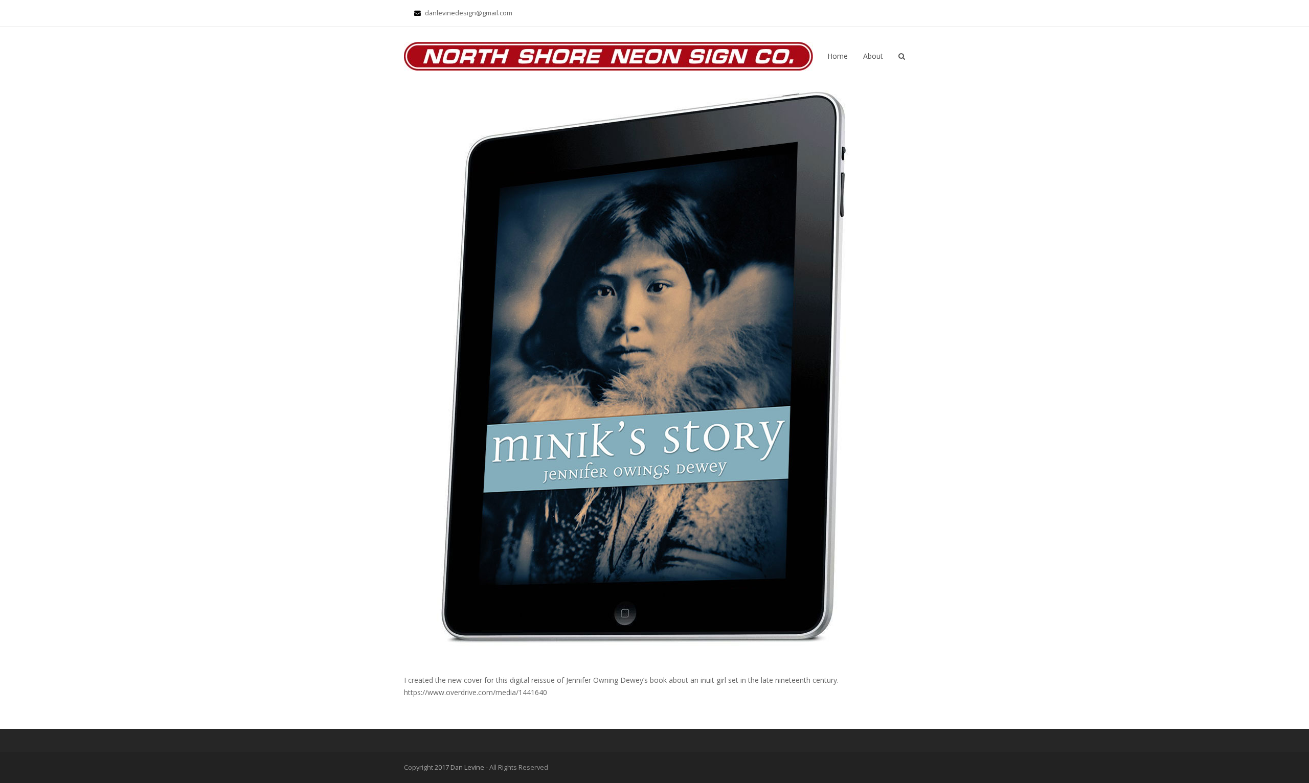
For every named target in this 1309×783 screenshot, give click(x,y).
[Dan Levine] (608, 55)
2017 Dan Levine (459, 767)
